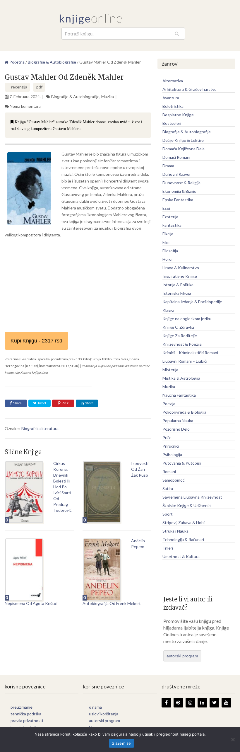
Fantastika (171, 225)
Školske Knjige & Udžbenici (186, 505)
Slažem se (121, 743)
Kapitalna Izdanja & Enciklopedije (192, 301)
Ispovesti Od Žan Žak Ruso (139, 469)
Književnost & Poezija (182, 344)
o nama (95, 707)
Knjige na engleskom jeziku (186, 318)
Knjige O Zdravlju (178, 327)
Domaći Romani (176, 157)
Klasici (168, 310)
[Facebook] (166, 702)
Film (165, 242)
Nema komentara (25, 106)
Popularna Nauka (177, 420)
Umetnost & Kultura (181, 556)
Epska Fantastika (177, 199)
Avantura (170, 97)
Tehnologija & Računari (183, 539)
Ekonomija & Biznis (179, 191)
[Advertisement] (78, 285)
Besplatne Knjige (178, 114)
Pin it (65, 403)
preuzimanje (21, 707)
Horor (167, 259)
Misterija (170, 369)
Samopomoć (173, 480)
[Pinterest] (178, 702)
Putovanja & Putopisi (181, 463)
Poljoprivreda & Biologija (184, 412)
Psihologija (172, 454)
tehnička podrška (26, 713)
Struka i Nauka (175, 530)
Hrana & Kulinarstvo (180, 267)
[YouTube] (226, 702)
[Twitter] (214, 702)
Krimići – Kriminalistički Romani (190, 352)
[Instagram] (190, 702)
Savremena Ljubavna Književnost (192, 496)
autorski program (182, 656)
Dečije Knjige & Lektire (183, 140)
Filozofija (170, 250)
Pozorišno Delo (176, 429)
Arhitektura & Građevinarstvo (189, 89)
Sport (167, 513)
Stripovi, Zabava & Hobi (183, 522)
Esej (166, 208)
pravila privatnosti (27, 720)
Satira (167, 488)
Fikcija (167, 233)
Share (17, 403)
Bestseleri (171, 123)
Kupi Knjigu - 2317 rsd (36, 341)
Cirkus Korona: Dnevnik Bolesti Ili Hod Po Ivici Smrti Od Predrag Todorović (62, 487)
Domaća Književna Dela (183, 148)
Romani (169, 471)
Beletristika (173, 106)
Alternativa (172, 80)
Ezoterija (170, 216)
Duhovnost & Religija (181, 182)
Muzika (107, 96)
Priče (167, 437)
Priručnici (170, 446)
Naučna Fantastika (179, 395)
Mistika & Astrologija (181, 378)
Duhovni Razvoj (176, 174)
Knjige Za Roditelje (179, 335)
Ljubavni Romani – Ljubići (184, 361)
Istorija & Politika (177, 284)
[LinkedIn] (202, 702)
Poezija (168, 403)
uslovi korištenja (103, 713)
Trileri (167, 547)
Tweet (41, 403)
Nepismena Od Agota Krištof (31, 603)
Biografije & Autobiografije (75, 96)
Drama (168, 165)
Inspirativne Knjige (179, 276)
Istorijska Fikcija (176, 293)
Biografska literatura (40, 428)
